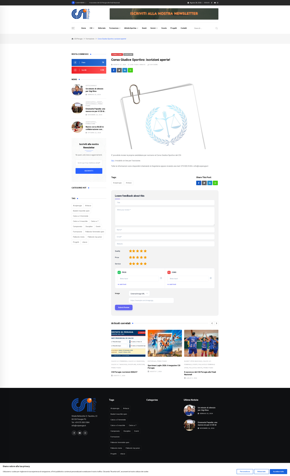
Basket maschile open (81, 211)
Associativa (91, 102)
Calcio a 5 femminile (80, 216)
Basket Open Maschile (193, 361)
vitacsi (84, 242)
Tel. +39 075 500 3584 (80, 422)
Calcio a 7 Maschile (119, 364)
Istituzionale (91, 85)
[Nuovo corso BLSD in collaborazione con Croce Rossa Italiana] (77, 127)
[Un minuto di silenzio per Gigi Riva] (77, 90)
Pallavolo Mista (196, 368)
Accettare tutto (278, 471)
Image (117, 293)
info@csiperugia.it (79, 426)
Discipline (89, 226)
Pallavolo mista (78, 237)
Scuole (164, 28)
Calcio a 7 (94, 221)
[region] (145, 469)
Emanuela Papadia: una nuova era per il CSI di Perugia (95, 111)
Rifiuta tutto (261, 471)
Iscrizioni (141, 364)
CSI (91, 28)
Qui (112, 161)
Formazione (113, 28)
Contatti (184, 28)
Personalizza (245, 471)
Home (83, 28)
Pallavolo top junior (95, 237)
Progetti (173, 28)
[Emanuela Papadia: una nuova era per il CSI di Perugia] (77, 108)
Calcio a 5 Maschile (136, 361)
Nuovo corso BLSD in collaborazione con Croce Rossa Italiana (95, 129)
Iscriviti (89, 171)
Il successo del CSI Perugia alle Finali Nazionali (104, 3)
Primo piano (116, 368)
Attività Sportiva (130, 28)
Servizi (153, 28)
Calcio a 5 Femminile (119, 361)
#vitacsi (88, 206)
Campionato (77, 226)
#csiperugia (77, 206)
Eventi (144, 28)
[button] (212, 323)
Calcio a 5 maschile (80, 221)
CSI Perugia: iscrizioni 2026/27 (124, 372)
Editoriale (101, 28)
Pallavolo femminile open (94, 232)
